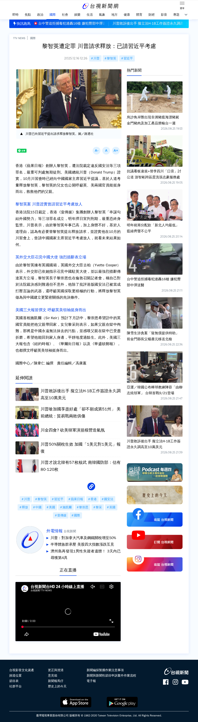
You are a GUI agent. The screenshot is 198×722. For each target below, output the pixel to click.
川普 (96, 58)
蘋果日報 (77, 499)
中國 (38, 507)
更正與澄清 (55, 670)
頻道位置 (15, 676)
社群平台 (15, 686)
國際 (33, 38)
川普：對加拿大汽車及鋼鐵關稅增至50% (83, 538)
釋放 (25, 507)
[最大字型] (116, 151)
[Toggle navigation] (182, 4)
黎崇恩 (83, 507)
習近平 (128, 58)
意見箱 (52, 676)
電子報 (91, 681)
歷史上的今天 (57, 686)
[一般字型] (106, 151)
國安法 (108, 499)
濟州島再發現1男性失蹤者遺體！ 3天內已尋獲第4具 (86, 554)
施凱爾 (67, 507)
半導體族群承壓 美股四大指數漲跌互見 (82, 544)
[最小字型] (96, 151)
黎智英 (111, 58)
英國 (112, 507)
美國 (52, 507)
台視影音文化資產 (21, 670)
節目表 (14, 681)
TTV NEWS (19, 38)
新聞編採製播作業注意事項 (105, 670)
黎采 (99, 507)
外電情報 (54, 530)
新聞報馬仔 (55, 681)
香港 (93, 499)
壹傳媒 (62, 515)
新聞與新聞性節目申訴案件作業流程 (111, 676)
